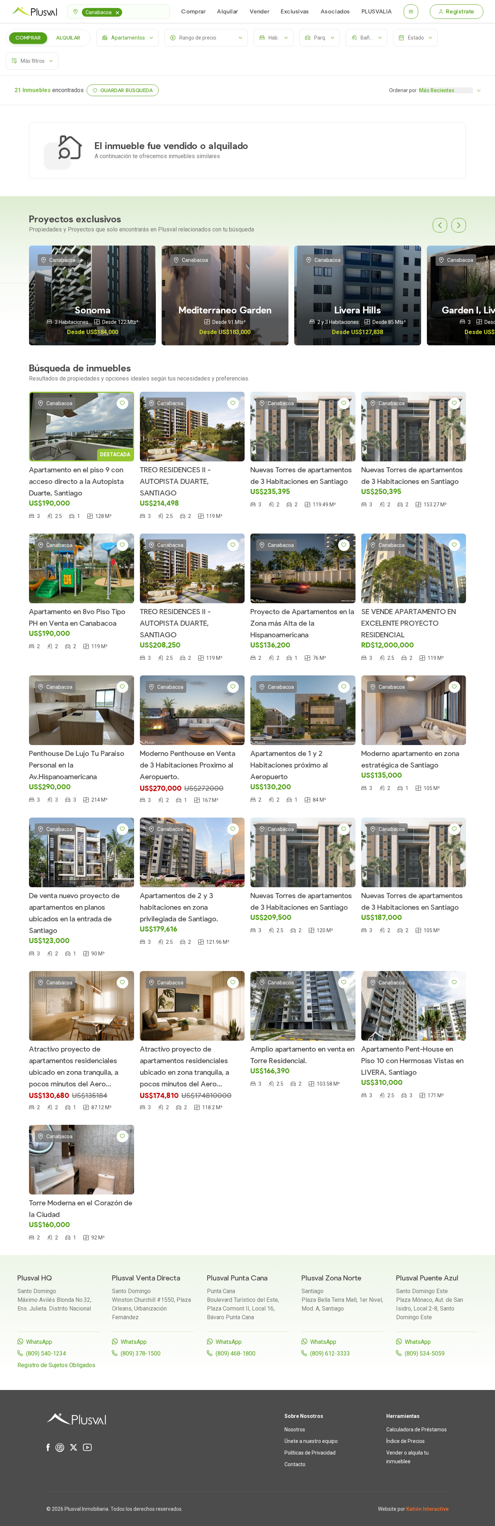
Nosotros (294, 1429)
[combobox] (118, 11)
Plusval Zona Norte (331, 1278)
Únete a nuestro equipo (311, 1441)
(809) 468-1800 (235, 1353)
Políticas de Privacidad (310, 1453)
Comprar (193, 11)
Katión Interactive (427, 1509)
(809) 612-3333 (330, 1353)
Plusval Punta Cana (237, 1278)
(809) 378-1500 (141, 1353)
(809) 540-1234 (46, 1353)
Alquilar (227, 11)
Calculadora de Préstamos (416, 1429)
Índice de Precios (405, 1441)
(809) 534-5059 (425, 1353)
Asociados (335, 11)
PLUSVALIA (377, 11)
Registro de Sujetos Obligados (56, 1365)
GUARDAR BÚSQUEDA (126, 90)
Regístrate (460, 11)
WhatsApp (39, 1341)
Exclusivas (295, 11)
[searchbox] (125, 11)
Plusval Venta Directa (146, 1278)
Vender (259, 11)
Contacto (294, 1464)
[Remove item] (117, 12)
